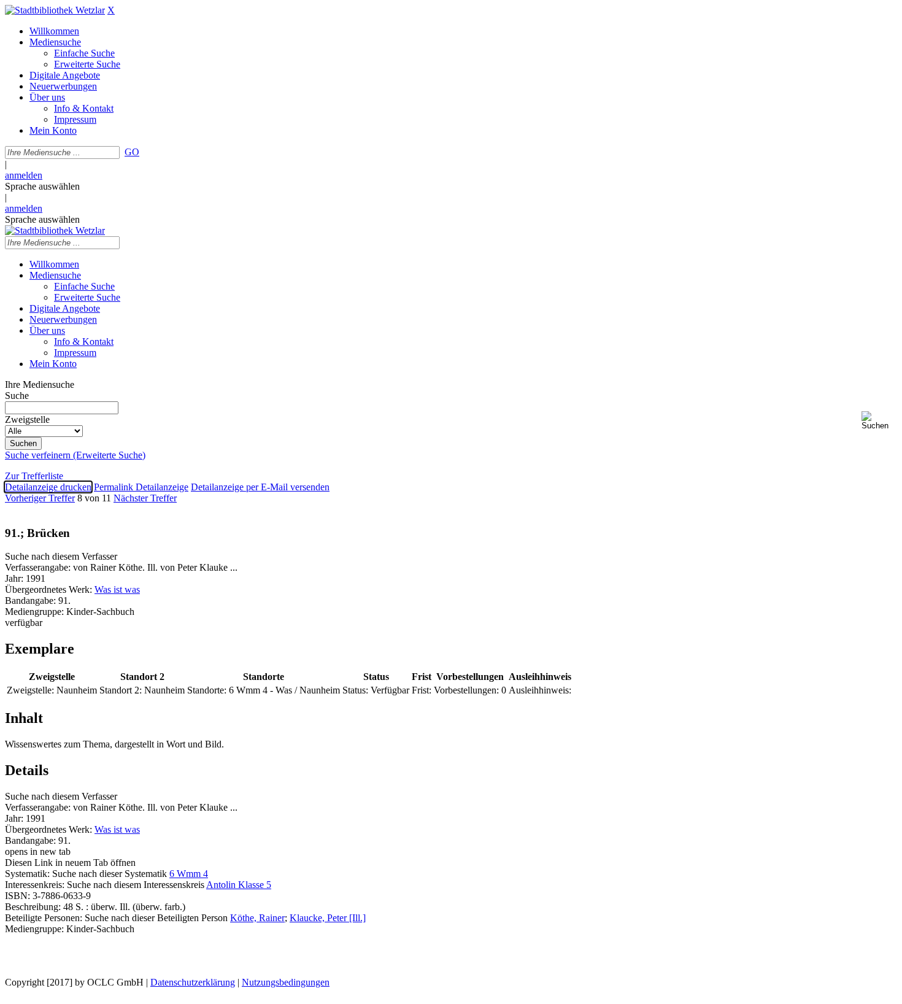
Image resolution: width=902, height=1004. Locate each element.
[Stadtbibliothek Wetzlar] (55, 10)
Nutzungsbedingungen (286, 982)
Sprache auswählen (42, 186)
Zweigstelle (27, 419)
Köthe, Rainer (257, 918)
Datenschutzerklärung (192, 982)
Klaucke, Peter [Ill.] (328, 918)
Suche (17, 395)
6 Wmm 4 (188, 873)
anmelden (23, 175)
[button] (879, 420)
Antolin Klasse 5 (238, 884)
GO (132, 152)
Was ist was (117, 589)
